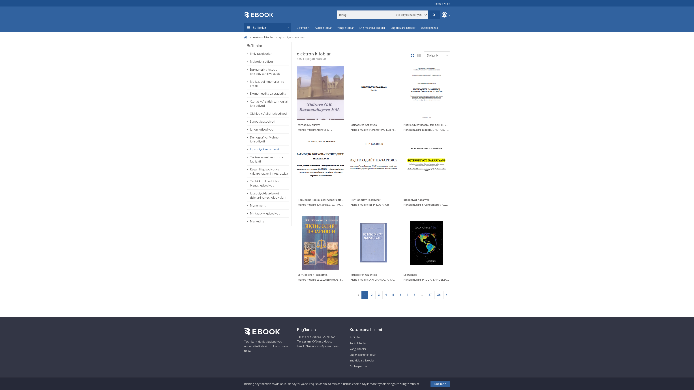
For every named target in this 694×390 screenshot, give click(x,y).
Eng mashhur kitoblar (372, 27)
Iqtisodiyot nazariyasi (264, 149)
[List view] (419, 55)
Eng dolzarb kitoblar (403, 27)
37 (430, 294)
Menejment (257, 205)
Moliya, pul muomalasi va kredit (267, 84)
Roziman (440, 384)
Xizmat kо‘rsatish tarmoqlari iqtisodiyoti (269, 103)
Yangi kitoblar (345, 27)
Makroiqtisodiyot (261, 62)
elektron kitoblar (263, 37)
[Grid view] (412, 55)
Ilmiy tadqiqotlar (261, 54)
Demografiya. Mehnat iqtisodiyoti (264, 139)
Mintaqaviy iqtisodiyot (265, 213)
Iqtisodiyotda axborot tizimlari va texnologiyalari (268, 195)
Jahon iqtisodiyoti (261, 129)
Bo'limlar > (303, 27)
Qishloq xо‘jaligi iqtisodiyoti (268, 114)
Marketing (257, 221)
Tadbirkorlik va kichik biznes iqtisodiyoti (264, 183)
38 (439, 294)
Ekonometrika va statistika (268, 94)
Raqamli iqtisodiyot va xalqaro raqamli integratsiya (269, 171)
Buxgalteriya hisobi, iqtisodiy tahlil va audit (265, 72)
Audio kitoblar (323, 27)
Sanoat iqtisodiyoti (262, 122)
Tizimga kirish (441, 3)
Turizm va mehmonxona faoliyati (266, 159)
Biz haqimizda (429, 27)
